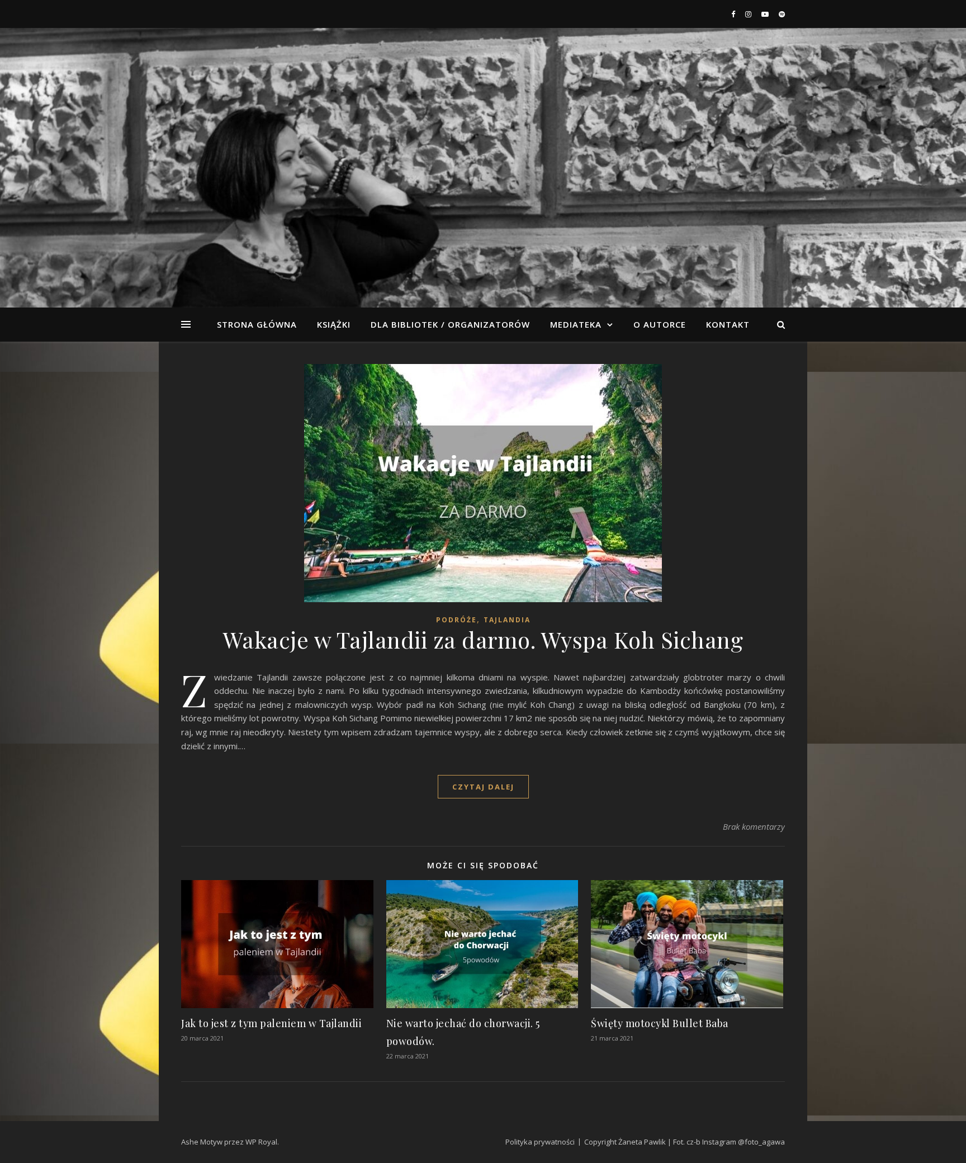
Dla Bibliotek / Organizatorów (450, 324)
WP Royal (261, 1142)
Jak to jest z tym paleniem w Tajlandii (271, 1023)
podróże (456, 620)
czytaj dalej (483, 787)
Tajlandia (507, 620)
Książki (334, 324)
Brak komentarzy (754, 826)
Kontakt (728, 324)
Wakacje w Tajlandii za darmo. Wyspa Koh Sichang (483, 639)
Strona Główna (257, 324)
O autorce (659, 324)
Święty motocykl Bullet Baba (659, 1023)
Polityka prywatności (540, 1142)
